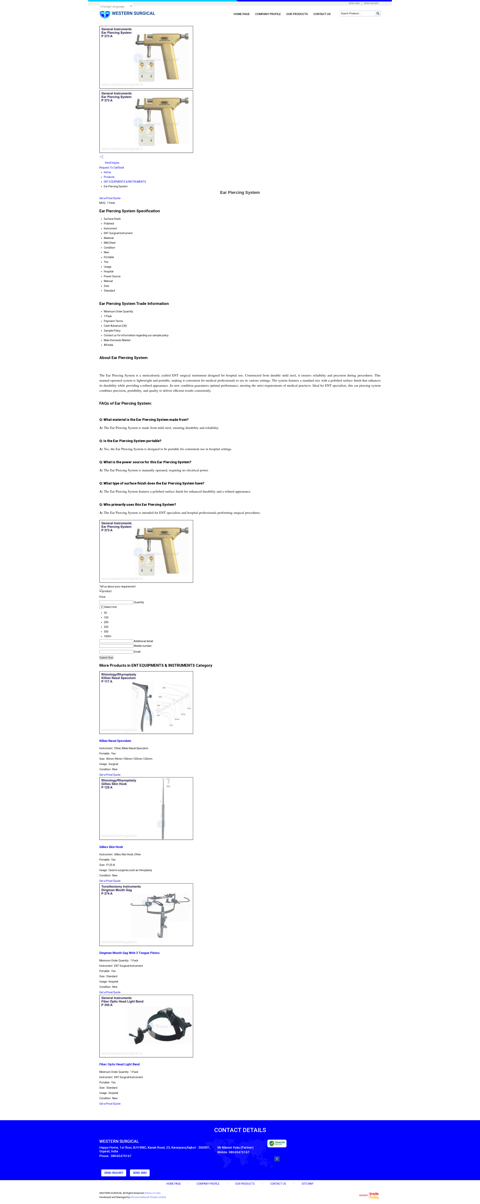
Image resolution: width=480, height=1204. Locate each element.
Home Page (242, 14)
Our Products (297, 14)
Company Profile (268, 14)
